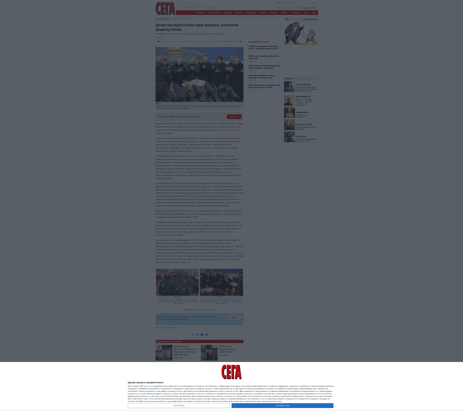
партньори (148, 386)
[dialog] (231, 386)
